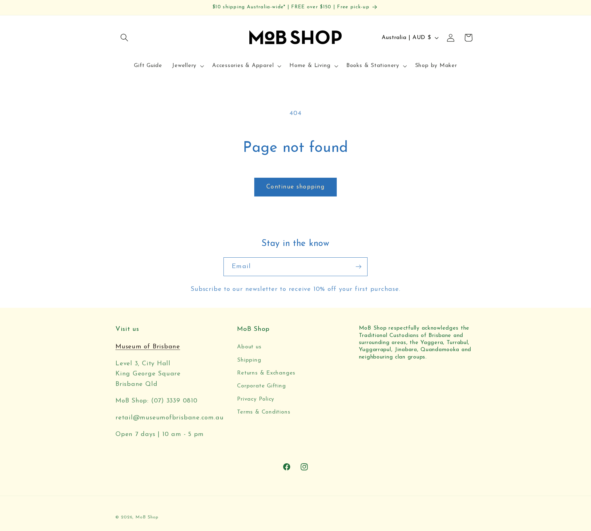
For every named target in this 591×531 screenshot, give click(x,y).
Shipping (249, 360)
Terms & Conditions (263, 412)
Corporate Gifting (261, 386)
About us (249, 347)
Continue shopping (295, 187)
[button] (124, 37)
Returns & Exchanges (266, 373)
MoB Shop (146, 517)
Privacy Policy (255, 399)
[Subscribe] (358, 266)
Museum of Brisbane (147, 346)
